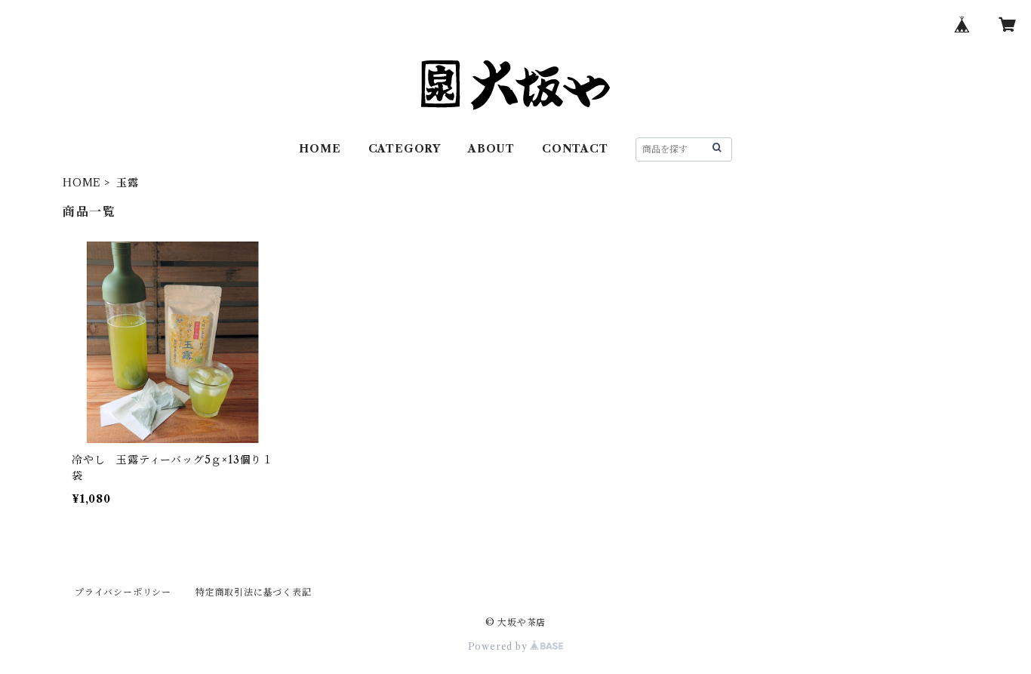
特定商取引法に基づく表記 (253, 592)
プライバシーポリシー (123, 592)
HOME (319, 148)
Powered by (499, 646)
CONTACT (575, 148)
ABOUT (491, 148)
